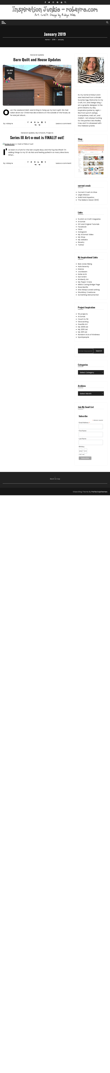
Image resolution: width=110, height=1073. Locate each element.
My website (83, 239)
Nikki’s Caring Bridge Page (89, 284)
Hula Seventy (83, 266)
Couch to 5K (83, 319)
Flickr (80, 229)
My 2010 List (83, 329)
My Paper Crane (85, 282)
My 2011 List (82, 332)
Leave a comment (63, 123)
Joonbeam (82, 271)
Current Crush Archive (87, 192)
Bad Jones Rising (85, 264)
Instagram (82, 232)
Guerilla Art (83, 324)
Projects (49, 133)
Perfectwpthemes (99, 491)
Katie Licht (82, 274)
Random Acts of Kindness (89, 334)
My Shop (81, 237)
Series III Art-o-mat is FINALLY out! (37, 137)
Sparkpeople (83, 337)
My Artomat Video (85, 234)
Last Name (82, 439)
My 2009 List (83, 327)
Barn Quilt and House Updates (37, 59)
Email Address (84, 423)
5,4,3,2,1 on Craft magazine (89, 219)
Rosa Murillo (83, 287)
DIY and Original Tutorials (88, 224)
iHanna (81, 269)
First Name (82, 431)
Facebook (82, 227)
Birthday (81, 446)
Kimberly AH (83, 279)
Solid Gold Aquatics (86, 197)
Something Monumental (88, 295)
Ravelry (81, 242)
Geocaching (83, 321)
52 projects (83, 314)
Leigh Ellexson (84, 195)
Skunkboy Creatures (86, 292)
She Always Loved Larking (89, 289)
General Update (37, 55)
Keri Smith (82, 277)
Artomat (81, 221)
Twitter (81, 245)
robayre (9, 124)
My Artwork (40, 133)
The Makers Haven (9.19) (88, 200)
